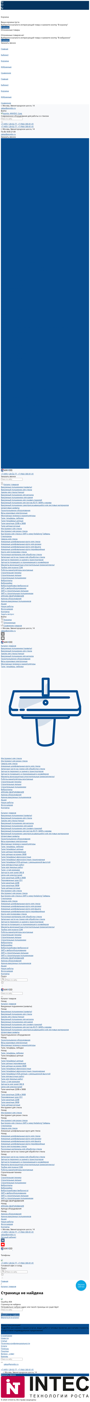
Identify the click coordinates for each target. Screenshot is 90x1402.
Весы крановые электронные (14, 155)
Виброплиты (6, 283)
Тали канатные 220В (10, 376)
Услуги (4, 1346)
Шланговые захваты (10, 330)
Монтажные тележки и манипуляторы (18, 157)
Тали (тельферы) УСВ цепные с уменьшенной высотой (25, 356)
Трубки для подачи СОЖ (12, 423)
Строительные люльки (11, 278)
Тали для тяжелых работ (12, 361)
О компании (6, 1335)
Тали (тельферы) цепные (12, 343)
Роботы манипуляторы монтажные (17, 273)
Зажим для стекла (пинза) (12, 147)
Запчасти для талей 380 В (12, 366)
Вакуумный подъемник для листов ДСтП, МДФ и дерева (26, 324)
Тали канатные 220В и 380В (13, 371)
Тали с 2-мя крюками (10, 363)
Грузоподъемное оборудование (15, 152)
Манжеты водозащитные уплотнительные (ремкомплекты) (27, 270)
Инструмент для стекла (11, 252)
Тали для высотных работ (12, 358)
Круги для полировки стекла (14, 407)
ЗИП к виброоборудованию (13, 444)
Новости (5, 1338)
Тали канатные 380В (10, 379)
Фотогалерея (7, 464)
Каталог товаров (8, 306)
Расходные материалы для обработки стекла (21, 410)
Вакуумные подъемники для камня (17, 319)
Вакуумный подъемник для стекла (16, 144)
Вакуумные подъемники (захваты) (16, 142)
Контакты (5, 467)
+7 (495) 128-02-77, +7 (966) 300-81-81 (17, 1232)
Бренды (4, 1356)
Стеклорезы (6, 392)
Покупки (5, 1351)
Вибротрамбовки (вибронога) (14, 441)
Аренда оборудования (11, 288)
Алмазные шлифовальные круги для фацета (21, 402)
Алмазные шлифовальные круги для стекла (20, 260)
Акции (4, 459)
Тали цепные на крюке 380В (13, 348)
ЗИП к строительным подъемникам (17, 449)
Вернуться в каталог (10, 1317)
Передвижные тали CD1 (12, 374)
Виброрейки (6, 439)
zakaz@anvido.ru (8, 108)
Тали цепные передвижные (13, 345)
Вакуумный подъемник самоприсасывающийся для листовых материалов (35, 327)
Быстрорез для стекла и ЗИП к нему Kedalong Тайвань (25, 389)
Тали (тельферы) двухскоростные (16, 350)
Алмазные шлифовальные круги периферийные (23, 405)
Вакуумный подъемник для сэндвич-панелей (21, 322)
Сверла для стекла (9, 257)
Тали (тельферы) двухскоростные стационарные (23, 353)
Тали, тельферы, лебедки (12, 160)
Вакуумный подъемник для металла (17, 150)
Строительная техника (11, 275)
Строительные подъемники (13, 280)
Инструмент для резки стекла (14, 254)
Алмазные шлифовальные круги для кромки (21, 400)
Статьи (4, 1341)
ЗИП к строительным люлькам (14, 446)
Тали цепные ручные (10, 381)
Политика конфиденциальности (15, 1343)
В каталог (5, 27)
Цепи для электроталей (11, 369)
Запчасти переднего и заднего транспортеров (22, 265)
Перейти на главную (10, 1315)
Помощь (5, 1348)
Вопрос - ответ (7, 1353)
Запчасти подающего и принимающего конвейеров (25, 267)
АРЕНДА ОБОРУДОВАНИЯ (12, 452)
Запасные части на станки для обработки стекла (23, 262)
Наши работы (7, 462)
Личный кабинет (8, 1237)
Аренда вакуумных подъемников (16, 291)
